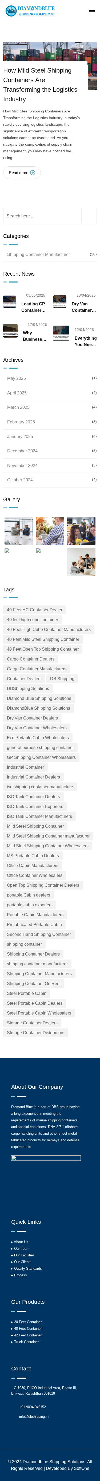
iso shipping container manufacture (40, 787)
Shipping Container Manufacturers (39, 973)
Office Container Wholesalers (34, 875)
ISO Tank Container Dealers (33, 796)
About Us (21, 1242)
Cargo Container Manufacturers (36, 669)
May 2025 (16, 378)
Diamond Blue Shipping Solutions (39, 698)
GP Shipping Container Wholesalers (41, 757)
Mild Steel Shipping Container (35, 826)
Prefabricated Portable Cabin (34, 924)
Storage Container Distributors (35, 1032)
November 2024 (22, 465)
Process (20, 1275)
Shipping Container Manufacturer (38, 254)
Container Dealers (24, 678)
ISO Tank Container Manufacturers (39, 816)
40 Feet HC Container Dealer (34, 610)
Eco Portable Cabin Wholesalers (38, 737)
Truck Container (26, 1342)
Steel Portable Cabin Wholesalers (39, 1013)
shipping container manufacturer (37, 964)
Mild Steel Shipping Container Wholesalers (48, 846)
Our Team (21, 1249)
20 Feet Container (28, 1322)
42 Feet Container (28, 1335)
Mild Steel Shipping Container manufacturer (48, 836)
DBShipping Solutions (28, 688)
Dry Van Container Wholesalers (37, 728)
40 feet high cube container (32, 619)
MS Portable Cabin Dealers (33, 855)
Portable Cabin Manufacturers (35, 914)
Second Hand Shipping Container (39, 934)
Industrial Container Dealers (33, 777)
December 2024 (22, 451)
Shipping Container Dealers (33, 954)
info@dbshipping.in (34, 1417)
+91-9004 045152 (32, 1407)
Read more (18, 172)
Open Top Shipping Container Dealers (43, 885)
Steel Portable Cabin (26, 993)
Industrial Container (25, 767)
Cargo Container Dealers (30, 659)
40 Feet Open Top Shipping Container (43, 649)
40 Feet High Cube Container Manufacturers (49, 629)
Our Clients (22, 1262)
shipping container (24, 944)
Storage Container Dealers (32, 1023)
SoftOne (81, 1468)
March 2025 (18, 407)
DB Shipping (62, 678)
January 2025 (20, 436)
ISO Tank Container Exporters (35, 806)
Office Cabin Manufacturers (32, 865)
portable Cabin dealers (28, 895)
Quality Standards (28, 1268)
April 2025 (17, 393)
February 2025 (21, 422)
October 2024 (20, 480)
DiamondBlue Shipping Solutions (38, 708)
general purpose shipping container (40, 747)
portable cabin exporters (30, 905)
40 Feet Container (28, 1329)
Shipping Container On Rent (34, 983)
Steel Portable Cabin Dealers (34, 1003)
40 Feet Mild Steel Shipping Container (43, 639)
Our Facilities (24, 1255)
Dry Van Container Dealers (32, 718)
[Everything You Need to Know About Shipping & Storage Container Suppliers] (61, 333)
